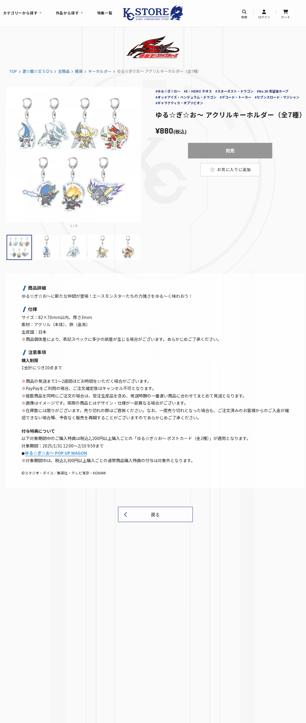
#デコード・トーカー (235, 97)
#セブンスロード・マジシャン (277, 97)
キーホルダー (99, 71)
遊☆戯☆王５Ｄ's (37, 71)
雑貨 (79, 71)
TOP (13, 71)
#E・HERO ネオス (198, 91)
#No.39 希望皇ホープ (272, 91)
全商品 (64, 71)
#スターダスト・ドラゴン (234, 91)
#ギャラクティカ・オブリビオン (179, 102)
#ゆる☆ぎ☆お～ (167, 91)
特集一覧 (104, 12)
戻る (155, 514)
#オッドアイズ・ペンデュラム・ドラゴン (185, 97)
